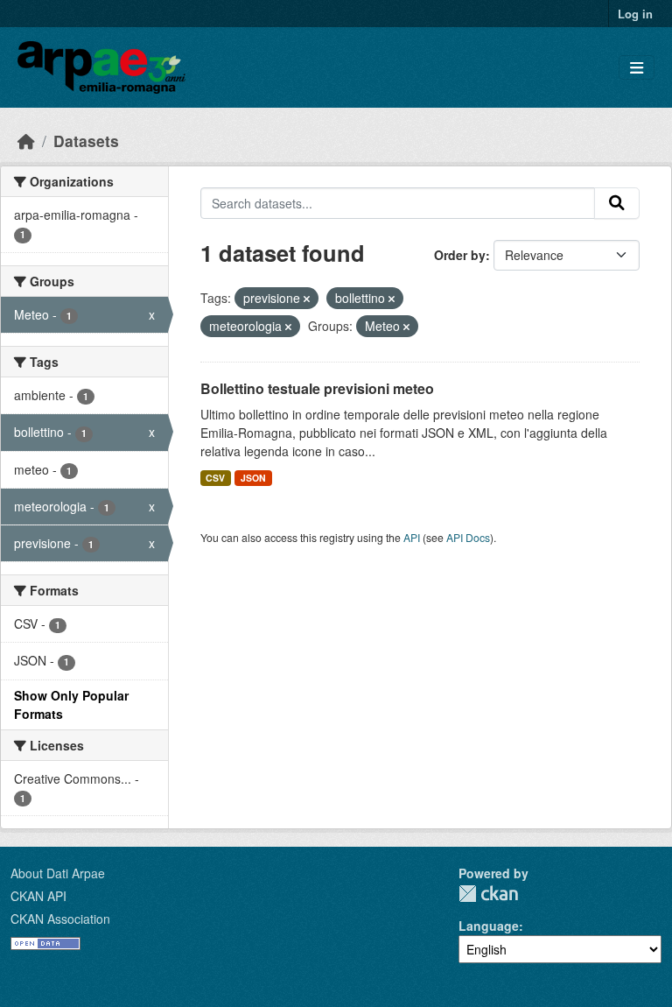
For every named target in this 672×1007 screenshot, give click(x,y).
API (411, 537)
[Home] (26, 140)
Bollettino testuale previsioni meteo (317, 388)
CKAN (488, 893)
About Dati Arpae (57, 873)
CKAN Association (60, 918)
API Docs (468, 537)
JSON (253, 477)
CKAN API (38, 896)
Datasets (86, 140)
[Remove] (307, 299)
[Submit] (617, 203)
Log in (635, 13)
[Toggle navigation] (636, 68)
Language (488, 925)
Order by (460, 255)
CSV (215, 477)
